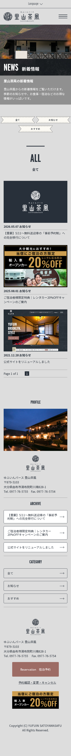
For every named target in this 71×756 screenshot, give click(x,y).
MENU (63, 16)
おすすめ (35, 128)
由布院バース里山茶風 (21, 16)
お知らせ (53, 119)
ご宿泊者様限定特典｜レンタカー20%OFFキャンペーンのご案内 (29, 533)
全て (17, 119)
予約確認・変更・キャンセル (37, 682)
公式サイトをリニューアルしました (30, 547)
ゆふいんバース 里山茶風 (35, 627)
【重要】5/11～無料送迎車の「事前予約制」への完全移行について (32, 517)
